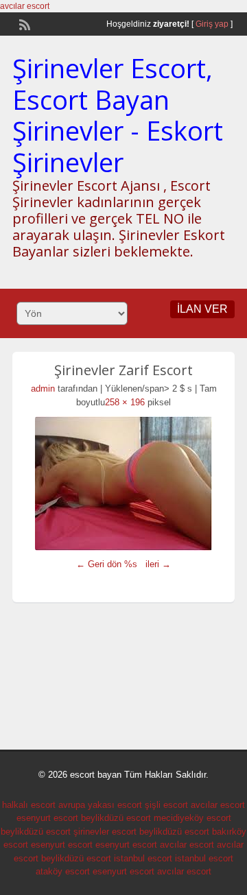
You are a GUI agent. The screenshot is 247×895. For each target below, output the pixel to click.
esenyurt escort (47, 818)
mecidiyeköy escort (192, 818)
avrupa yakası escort (100, 805)
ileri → (158, 564)
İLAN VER (202, 309)
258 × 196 (125, 402)
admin (43, 388)
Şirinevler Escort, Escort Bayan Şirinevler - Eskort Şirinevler (117, 115)
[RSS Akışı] (23, 23)
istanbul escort (143, 858)
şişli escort (166, 805)
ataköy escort (63, 871)
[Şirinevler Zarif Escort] (123, 483)
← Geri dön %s (106, 564)
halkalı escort (29, 805)
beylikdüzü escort (116, 818)
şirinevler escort (105, 831)
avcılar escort (24, 6)
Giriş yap (212, 24)
